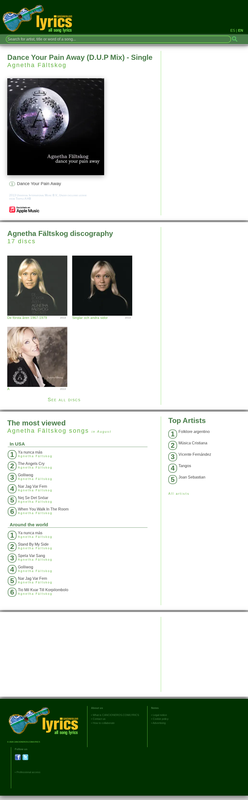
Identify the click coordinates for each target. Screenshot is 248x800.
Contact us (99, 718)
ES (232, 30)
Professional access (28, 772)
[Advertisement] (204, 261)
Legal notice (160, 715)
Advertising (159, 723)
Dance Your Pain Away (39, 183)
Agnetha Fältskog (37, 65)
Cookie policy (161, 718)
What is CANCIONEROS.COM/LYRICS (116, 715)
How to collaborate (104, 723)
